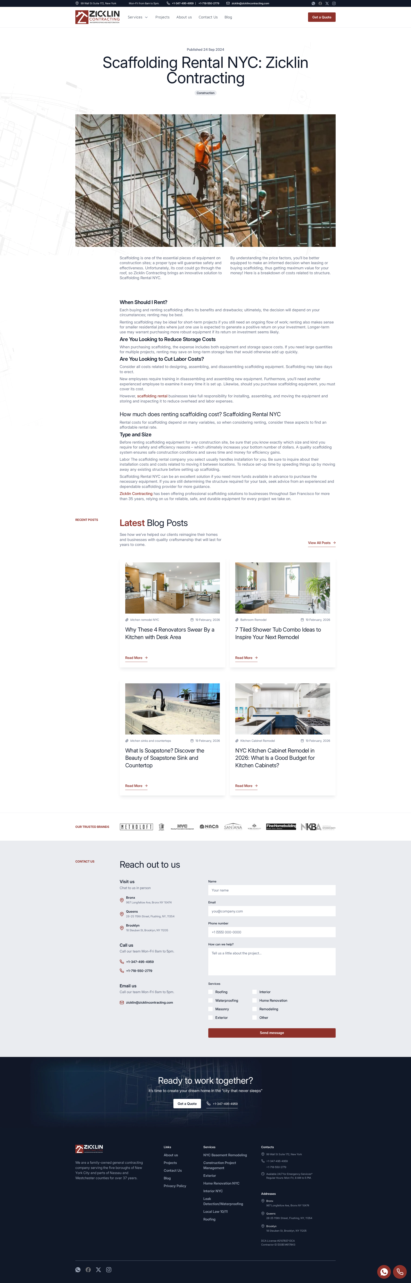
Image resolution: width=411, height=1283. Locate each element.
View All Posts (319, 543)
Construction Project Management (219, 1165)
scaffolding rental (152, 396)
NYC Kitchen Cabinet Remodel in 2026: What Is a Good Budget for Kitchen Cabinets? (275, 758)
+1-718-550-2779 (208, 3)
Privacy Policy (175, 1186)
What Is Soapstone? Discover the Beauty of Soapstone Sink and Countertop (164, 758)
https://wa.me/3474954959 (384, 1272)
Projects (162, 17)
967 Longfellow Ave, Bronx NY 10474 (149, 902)
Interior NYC (213, 1191)
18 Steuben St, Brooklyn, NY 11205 (147, 930)
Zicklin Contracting (136, 493)
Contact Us (208, 17)
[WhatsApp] (313, 3)
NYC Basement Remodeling (225, 1155)
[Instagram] (334, 3)
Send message (272, 1033)
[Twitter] (327, 3)
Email (212, 902)
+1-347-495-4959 (183, 3)
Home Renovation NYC (221, 1183)
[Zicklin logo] (97, 17)
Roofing (209, 1219)
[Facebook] (320, 3)
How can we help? (221, 944)
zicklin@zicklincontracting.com (250, 3)
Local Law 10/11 (215, 1211)
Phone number (218, 923)
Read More (134, 659)
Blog (167, 1178)
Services (135, 17)
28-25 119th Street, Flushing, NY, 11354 (150, 916)
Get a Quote (321, 17)
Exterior (209, 1175)
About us (184, 17)
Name (212, 881)
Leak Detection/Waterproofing (223, 1201)
